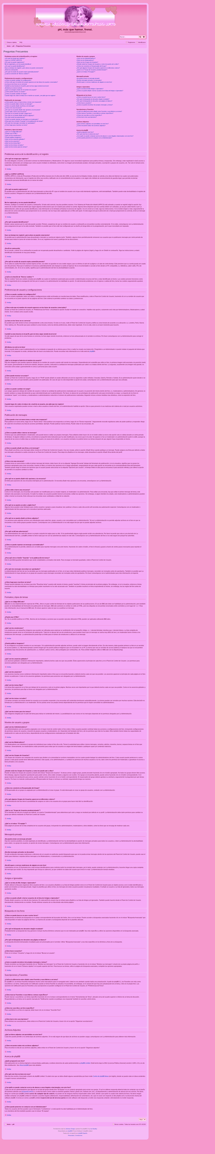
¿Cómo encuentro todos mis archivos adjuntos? (91, 125)
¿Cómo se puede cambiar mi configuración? (18, 80)
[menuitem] (19, 42)
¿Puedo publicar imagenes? (13, 137)
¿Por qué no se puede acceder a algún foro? (18, 113)
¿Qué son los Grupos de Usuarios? (87, 62)
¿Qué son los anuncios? (12, 141)
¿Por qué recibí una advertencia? (15, 117)
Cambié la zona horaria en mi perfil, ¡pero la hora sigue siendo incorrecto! (27, 86)
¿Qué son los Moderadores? (85, 60)
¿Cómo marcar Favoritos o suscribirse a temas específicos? (95, 113)
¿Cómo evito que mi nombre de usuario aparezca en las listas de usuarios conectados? (31, 82)
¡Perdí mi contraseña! (11, 70)
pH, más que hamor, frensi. (75, 29)
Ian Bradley (93, 1128)
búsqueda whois (27, 1091)
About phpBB (24, 1065)
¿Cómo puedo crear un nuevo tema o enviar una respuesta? (23, 102)
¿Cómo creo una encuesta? (13, 108)
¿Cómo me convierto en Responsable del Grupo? (92, 66)
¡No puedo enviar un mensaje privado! (88, 78)
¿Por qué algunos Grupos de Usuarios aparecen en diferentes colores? (98, 68)
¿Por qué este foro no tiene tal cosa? (88, 134)
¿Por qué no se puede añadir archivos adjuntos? (19, 115)
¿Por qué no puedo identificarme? (15, 66)
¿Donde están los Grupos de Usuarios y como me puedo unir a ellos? (98, 64)
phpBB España (82, 1133)
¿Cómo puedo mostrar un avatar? (15, 91)
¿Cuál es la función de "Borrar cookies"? (17, 73)
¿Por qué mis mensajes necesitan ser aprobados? (20, 123)
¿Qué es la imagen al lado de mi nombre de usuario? (20, 90)
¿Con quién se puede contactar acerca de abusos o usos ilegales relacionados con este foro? (105, 136)
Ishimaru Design (70, 1128)
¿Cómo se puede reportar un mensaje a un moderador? (21, 119)
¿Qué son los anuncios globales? (15, 139)
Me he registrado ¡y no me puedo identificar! (18, 64)
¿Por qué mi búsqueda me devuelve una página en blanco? (94, 101)
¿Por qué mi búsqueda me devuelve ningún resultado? (93, 99)
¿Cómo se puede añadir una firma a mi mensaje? (19, 106)
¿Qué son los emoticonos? (13, 135)
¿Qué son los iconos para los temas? (16, 147)
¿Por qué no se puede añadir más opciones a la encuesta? (22, 110)
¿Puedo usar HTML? (11, 133)
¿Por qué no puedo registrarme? (14, 62)
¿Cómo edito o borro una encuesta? (16, 111)
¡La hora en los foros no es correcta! (16, 84)
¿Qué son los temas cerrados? (14, 145)
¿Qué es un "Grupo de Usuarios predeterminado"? (92, 70)
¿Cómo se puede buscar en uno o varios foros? (91, 97)
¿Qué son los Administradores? (86, 58)
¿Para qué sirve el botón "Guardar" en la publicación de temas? (24, 121)
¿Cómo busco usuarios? (84, 103)
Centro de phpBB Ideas (101, 1076)
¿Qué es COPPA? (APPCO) (13, 60)
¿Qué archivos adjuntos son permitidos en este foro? (93, 123)
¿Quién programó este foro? (85, 132)
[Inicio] (75, 16)
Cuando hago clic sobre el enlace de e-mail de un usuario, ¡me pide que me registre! (30, 95)
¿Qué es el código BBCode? (13, 131)
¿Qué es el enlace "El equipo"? (86, 72)
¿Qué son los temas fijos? (13, 143)
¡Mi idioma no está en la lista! (13, 88)
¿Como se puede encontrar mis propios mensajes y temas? (95, 105)
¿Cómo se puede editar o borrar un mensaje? (18, 104)
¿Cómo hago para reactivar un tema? (16, 125)
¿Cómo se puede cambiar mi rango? (16, 93)
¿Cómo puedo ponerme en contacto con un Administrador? (94, 138)
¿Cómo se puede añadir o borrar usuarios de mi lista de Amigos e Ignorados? (100, 90)
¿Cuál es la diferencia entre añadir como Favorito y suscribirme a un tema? (99, 111)
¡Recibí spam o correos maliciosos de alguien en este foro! (94, 82)
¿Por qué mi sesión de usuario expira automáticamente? (22, 72)
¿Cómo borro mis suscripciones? (87, 117)
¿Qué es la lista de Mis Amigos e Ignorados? (90, 88)
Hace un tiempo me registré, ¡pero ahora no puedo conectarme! (24, 68)
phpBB (91, 351)
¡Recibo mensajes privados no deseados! (89, 80)
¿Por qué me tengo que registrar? (15, 58)
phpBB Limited (85, 1063)
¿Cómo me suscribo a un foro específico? (89, 115)
